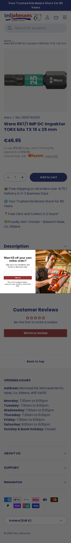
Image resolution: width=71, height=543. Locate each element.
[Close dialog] (69, 251)
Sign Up (18, 277)
